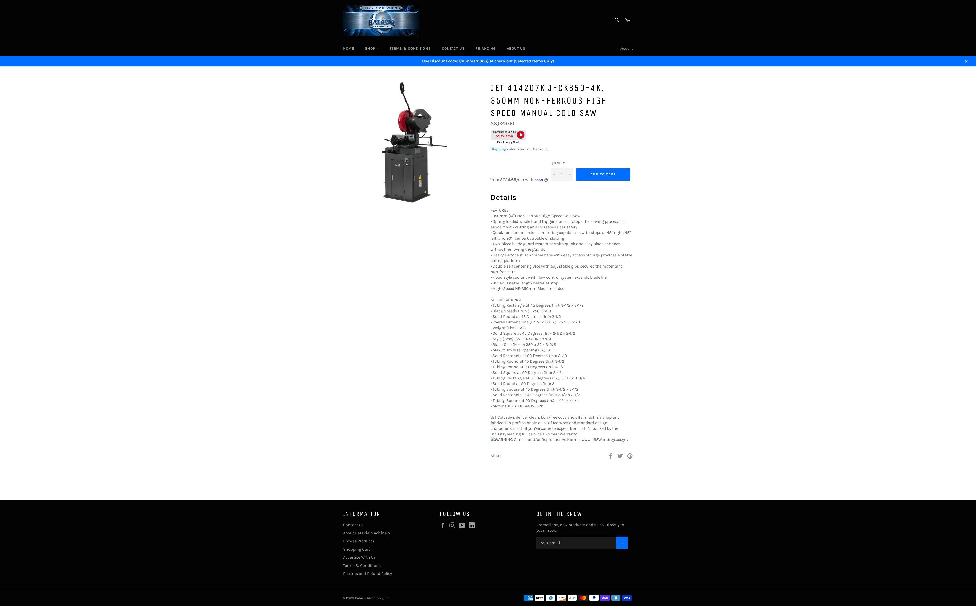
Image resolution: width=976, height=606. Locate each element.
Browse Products (358, 541)
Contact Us (453, 48)
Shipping (498, 149)
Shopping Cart (356, 549)
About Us (516, 48)
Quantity (558, 163)
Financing (485, 48)
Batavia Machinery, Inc (372, 598)
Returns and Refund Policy (367, 573)
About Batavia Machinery (366, 532)
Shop (370, 48)
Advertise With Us (359, 557)
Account (626, 48)
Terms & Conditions (410, 48)
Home (348, 48)
